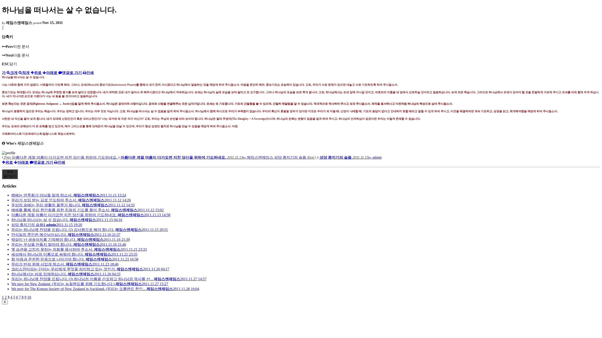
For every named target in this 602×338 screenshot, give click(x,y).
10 (29, 297)
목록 (10, 174)
